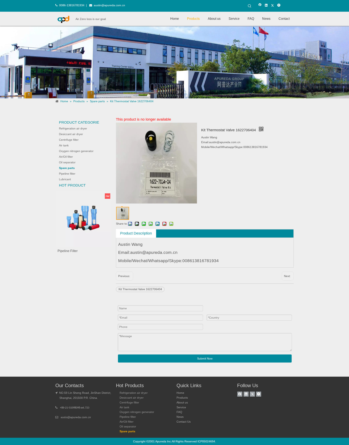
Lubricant (65, 179)
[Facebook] (260, 5)
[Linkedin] (266, 5)
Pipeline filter (67, 173)
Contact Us (184, 421)
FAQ (179, 412)
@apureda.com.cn (79, 417)
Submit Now (204, 358)
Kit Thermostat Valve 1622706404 (140, 289)
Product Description (136, 233)
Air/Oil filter (66, 156)
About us (182, 402)
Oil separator (67, 162)
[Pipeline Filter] (84, 218)
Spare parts (67, 168)
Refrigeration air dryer (73, 128)
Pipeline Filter (68, 251)
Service (181, 407)
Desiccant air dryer (71, 134)
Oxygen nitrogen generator (76, 151)
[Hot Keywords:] (249, 6)
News (180, 416)
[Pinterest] (278, 5)
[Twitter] (272, 5)
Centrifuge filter (69, 139)
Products (182, 397)
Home (180, 392)
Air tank (64, 145)
